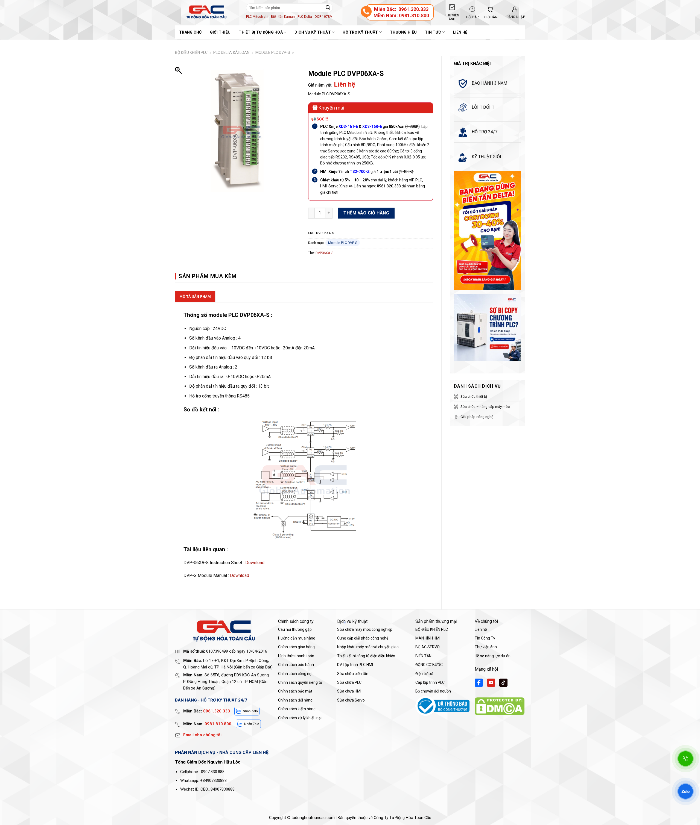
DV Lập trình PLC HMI (355, 664)
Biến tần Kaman (283, 17)
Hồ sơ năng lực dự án (493, 656)
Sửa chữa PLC (349, 682)
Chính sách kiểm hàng (297, 709)
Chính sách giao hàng (296, 647)
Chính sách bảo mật (295, 691)
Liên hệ (460, 32)
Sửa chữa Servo (351, 700)
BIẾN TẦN (423, 656)
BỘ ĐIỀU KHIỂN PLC (191, 52)
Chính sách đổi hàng (295, 700)
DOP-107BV (323, 17)
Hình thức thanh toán (296, 656)
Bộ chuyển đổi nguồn (433, 691)
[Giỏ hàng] (488, 9)
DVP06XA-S (324, 253)
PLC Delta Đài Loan (231, 52)
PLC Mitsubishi (257, 17)
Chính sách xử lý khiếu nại (300, 718)
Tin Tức (433, 32)
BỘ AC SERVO (427, 647)
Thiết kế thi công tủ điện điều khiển (366, 656)
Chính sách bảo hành (296, 664)
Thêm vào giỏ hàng (366, 213)
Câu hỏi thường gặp (295, 629)
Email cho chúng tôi (202, 734)
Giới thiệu (220, 32)
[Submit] (327, 7)
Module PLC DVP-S (272, 52)
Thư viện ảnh (486, 647)
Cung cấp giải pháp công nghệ (362, 638)
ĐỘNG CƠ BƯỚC (429, 664)
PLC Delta (305, 17)
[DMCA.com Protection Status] (499, 706)
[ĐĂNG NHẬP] (514, 9)
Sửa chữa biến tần (352, 673)
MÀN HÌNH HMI (427, 638)
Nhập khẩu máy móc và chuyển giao (368, 647)
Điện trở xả (424, 673)
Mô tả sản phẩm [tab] (195, 296)
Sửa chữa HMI (349, 691)
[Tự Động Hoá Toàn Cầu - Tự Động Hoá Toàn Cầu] (206, 12)
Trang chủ (190, 32)
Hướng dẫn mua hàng (296, 638)
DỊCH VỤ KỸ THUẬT (312, 32)
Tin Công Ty (485, 638)
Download (254, 562)
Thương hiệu (403, 32)
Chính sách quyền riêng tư (300, 682)
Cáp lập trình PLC (430, 682)
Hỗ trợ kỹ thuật (360, 32)
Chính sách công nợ (294, 673)
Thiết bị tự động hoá (261, 32)
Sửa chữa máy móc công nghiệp (364, 629)
